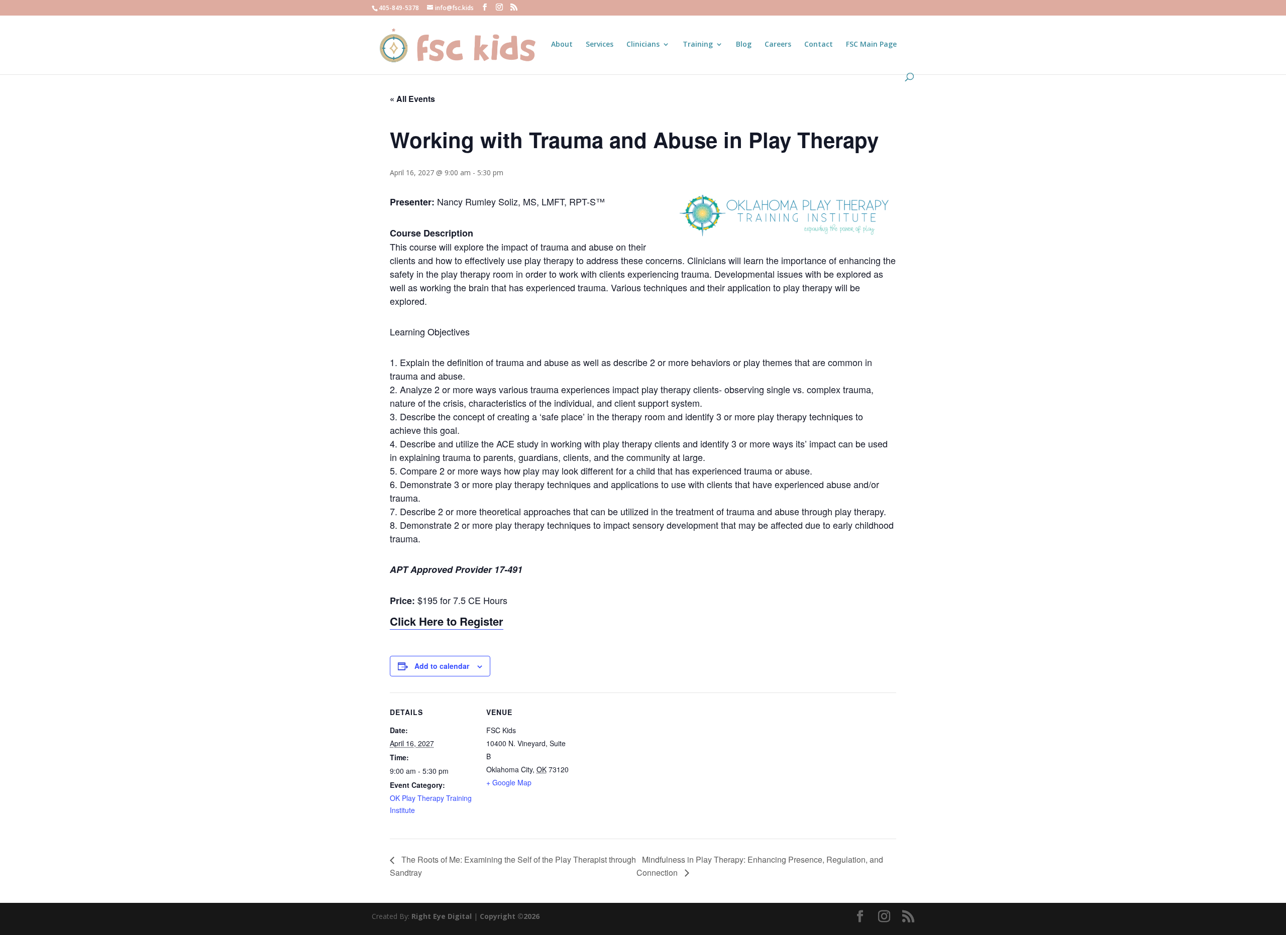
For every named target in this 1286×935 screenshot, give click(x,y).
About (562, 45)
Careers (778, 45)
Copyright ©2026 (510, 916)
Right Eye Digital (441, 916)
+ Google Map (508, 782)
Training (698, 45)
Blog (744, 45)
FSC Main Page (871, 45)
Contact (818, 45)
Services (599, 45)
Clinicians (643, 45)
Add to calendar (441, 666)
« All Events (412, 98)
